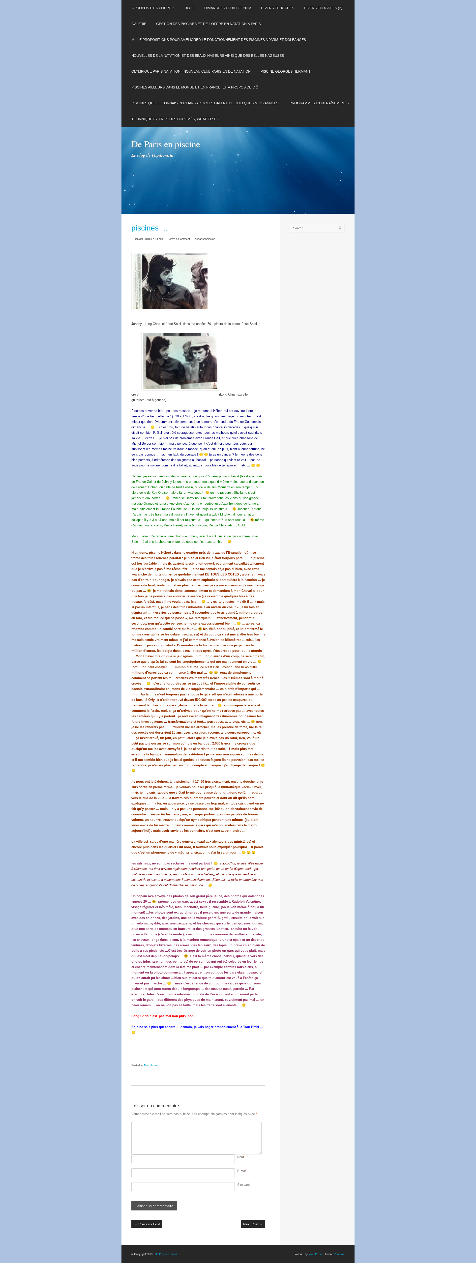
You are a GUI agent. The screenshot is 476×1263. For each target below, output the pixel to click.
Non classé (151, 1065)
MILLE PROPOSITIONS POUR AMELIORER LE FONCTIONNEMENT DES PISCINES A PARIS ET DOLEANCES (218, 39)
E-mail (241, 1171)
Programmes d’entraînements (319, 103)
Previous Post (147, 1224)
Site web (243, 1185)
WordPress (315, 1254)
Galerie (138, 24)
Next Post (253, 1224)
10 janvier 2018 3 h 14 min (147, 238)
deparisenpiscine (205, 238)
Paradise (339, 1254)
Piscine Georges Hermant (286, 71)
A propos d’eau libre (151, 8)
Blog (189, 8)
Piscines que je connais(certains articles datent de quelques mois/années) (205, 103)
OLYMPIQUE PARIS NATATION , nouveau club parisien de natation (191, 71)
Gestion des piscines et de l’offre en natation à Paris (208, 24)
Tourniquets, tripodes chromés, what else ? (175, 119)
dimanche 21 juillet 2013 (227, 8)
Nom (240, 1157)
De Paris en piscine (165, 144)
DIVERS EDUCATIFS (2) (323, 8)
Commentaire (237, 1124)
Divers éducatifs (277, 8)
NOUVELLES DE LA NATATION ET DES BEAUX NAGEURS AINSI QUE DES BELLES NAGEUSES (207, 55)
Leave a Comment (179, 238)
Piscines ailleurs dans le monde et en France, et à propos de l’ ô (194, 87)
